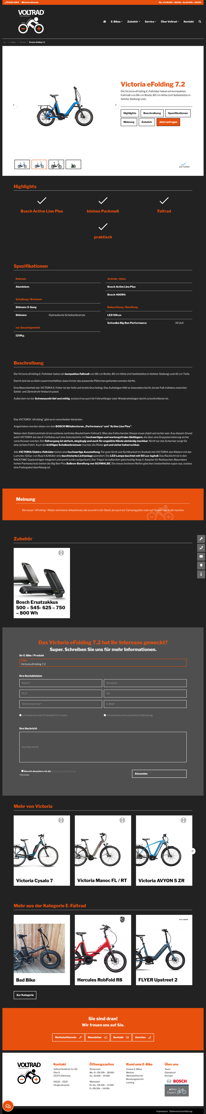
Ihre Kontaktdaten (30, 675)
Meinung (128, 122)
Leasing (130, 1082)
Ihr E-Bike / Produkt (31, 655)
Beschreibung (152, 113)
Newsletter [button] (95, 1037)
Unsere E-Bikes (134, 1069)
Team (167, 1069)
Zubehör (132, 21)
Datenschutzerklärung (63, 771)
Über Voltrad (169, 21)
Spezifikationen (178, 113)
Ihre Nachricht (28, 728)
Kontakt (189, 21)
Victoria (22, 42)
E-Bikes (116, 21)
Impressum (162, 1111)
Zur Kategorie (25, 995)
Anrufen (140, 1037)
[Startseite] (104, 22)
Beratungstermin (135, 1079)
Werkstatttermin (65, 1037)
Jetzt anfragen (168, 122)
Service (149, 21)
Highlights (129, 113)
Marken (130, 1072)
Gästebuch (170, 1072)
